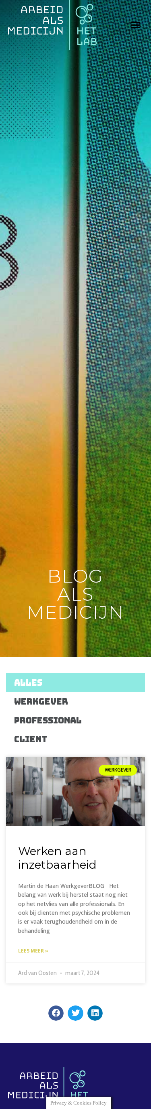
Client (31, 739)
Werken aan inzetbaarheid (57, 857)
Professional (48, 720)
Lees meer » (33, 950)
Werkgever (41, 701)
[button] (135, 24)
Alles (28, 682)
